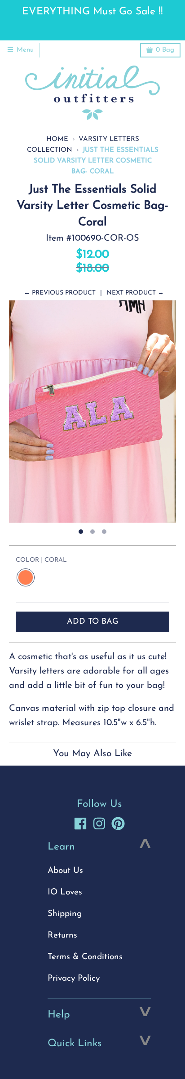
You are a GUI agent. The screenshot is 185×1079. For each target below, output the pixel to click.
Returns (62, 935)
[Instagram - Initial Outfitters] (99, 823)
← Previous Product (60, 293)
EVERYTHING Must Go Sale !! (92, 12)
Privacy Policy (74, 978)
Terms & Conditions (85, 957)
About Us (65, 871)
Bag (165, 50)
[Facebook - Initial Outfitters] (80, 823)
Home (57, 139)
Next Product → (135, 293)
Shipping (65, 914)
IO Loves (65, 892)
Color (41, 560)
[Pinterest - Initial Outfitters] (118, 823)
